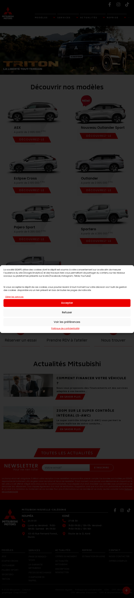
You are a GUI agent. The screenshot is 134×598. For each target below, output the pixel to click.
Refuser (67, 312)
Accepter (67, 303)
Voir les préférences (67, 322)
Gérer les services (14, 296)
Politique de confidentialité (65, 328)
